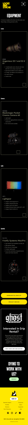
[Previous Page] (18, 152)
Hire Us (14, 399)
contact (14, 379)
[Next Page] (24, 84)
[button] (23, 4)
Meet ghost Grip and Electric (14, 348)
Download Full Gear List (14, 295)
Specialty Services (14, 302)
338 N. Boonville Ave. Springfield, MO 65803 (14, 419)
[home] (7, 3)
